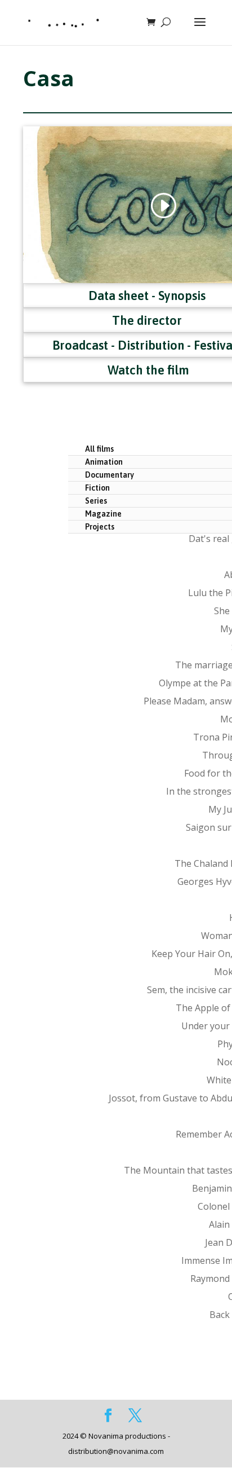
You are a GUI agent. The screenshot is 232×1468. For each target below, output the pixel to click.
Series (96, 500)
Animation (104, 461)
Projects (99, 526)
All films (99, 448)
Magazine (103, 513)
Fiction (97, 487)
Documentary (109, 474)
